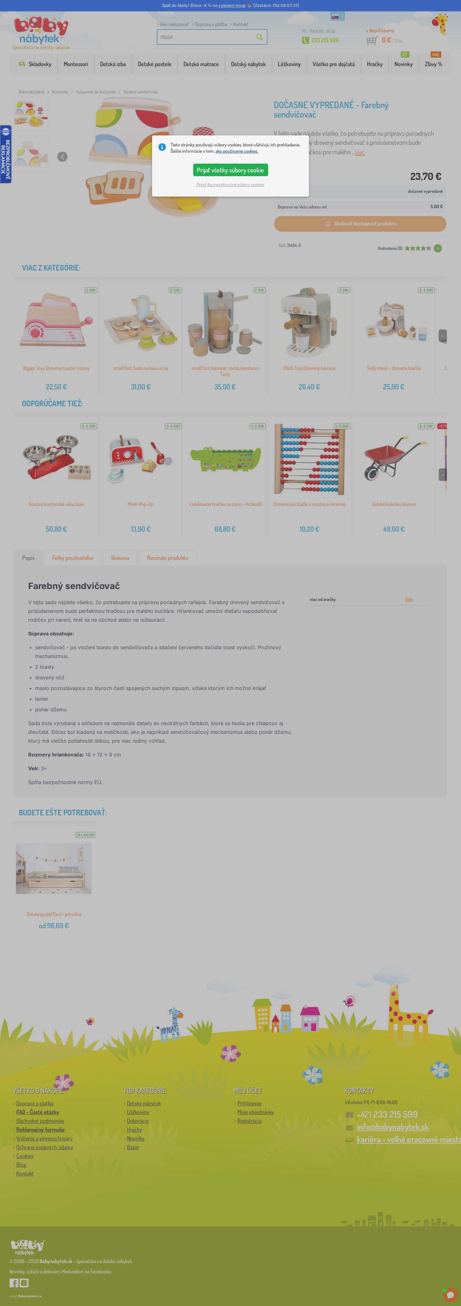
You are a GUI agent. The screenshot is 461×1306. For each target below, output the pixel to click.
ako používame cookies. (236, 151)
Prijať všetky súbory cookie (230, 170)
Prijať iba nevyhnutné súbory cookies (230, 184)
